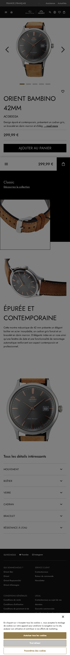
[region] (35, 634)
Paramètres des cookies (35, 650)
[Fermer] (63, 617)
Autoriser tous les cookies (35, 635)
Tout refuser (35, 643)
